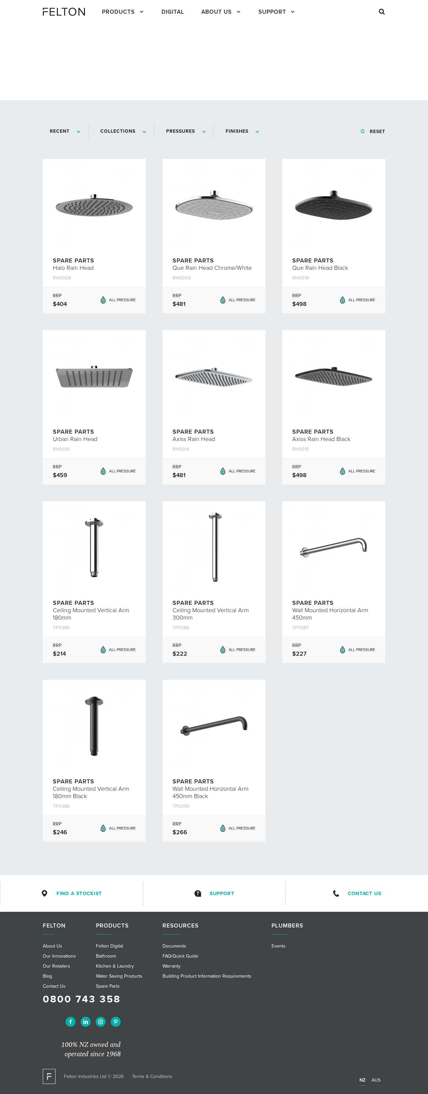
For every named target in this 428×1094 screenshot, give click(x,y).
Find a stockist (79, 893)
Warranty (172, 966)
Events (279, 946)
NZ (362, 1080)
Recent (60, 131)
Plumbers (287, 925)
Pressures (180, 131)
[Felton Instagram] (101, 1022)
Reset (377, 131)
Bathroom (106, 956)
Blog (47, 976)
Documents (174, 946)
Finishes (237, 131)
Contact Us (364, 893)
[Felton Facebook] (71, 1022)
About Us (216, 12)
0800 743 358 (82, 999)
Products (118, 12)
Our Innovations (59, 956)
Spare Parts (108, 986)
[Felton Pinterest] (116, 1022)
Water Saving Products (119, 976)
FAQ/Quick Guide (180, 956)
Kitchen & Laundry (115, 966)
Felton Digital (109, 946)
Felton (54, 925)
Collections (117, 131)
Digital (173, 12)
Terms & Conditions (152, 1076)
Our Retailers (56, 966)
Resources (181, 925)
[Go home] (67, 11)
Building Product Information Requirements (207, 976)
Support (272, 12)
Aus (376, 1080)
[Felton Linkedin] (86, 1022)
